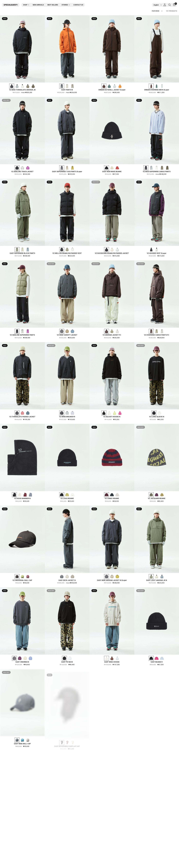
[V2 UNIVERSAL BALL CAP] (22, 539)
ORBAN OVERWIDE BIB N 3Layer (156, 90)
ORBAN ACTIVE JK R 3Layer (22, 825)
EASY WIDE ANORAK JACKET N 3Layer (112, 580)
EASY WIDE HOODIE (111, 662)
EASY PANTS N (67, 90)
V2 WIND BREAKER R (67, 417)
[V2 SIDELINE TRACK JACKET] (22, 130)
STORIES (65, 5)
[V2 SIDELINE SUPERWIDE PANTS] (22, 294)
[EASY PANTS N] (67, 48)
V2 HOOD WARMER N (22, 498)
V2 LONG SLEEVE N (156, 417)
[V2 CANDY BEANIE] (112, 457)
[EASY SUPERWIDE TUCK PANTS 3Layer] (67, 130)
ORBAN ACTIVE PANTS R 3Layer (67, 825)
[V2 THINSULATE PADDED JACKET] (22, 375)
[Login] (164, 5)
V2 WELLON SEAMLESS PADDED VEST (67, 253)
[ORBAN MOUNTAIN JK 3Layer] (112, 702)
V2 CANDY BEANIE (112, 498)
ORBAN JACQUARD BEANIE (156, 825)
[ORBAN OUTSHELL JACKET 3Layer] (112, 48)
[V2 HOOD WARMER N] (22, 457)
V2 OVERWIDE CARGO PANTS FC (156, 335)
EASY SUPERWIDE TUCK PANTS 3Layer (67, 171)
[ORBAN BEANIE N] (112, 784)
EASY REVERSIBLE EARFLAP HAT (67, 744)
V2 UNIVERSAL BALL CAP (22, 580)
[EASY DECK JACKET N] (67, 539)
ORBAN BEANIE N (112, 825)
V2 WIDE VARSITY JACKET (67, 335)
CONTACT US (78, 5)
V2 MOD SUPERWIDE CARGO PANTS (156, 171)
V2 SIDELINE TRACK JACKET (22, 171)
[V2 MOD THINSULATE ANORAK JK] (22, 48)
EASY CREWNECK (22, 662)
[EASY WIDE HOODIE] (112, 621)
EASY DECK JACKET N (67, 580)
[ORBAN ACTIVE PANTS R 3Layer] (67, 784)
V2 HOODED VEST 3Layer (156, 253)
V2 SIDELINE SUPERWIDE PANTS (22, 335)
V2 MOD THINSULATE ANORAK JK (22, 90)
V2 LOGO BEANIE (67, 498)
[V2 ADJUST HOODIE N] (112, 375)
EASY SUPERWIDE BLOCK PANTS (22, 253)
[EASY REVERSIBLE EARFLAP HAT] (67, 702)
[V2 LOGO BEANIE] (67, 457)
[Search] (169, 5)
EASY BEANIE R (157, 662)
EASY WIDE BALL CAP (22, 744)
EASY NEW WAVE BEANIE (112, 171)
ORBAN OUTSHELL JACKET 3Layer (111, 90)
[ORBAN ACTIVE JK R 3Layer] (22, 784)
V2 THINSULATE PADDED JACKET (22, 417)
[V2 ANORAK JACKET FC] (112, 294)
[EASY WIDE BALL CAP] (22, 702)
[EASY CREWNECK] (22, 621)
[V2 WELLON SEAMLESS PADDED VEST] (67, 212)
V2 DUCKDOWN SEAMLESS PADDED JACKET (112, 253)
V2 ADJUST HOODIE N (111, 417)
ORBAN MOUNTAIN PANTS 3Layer (156, 744)
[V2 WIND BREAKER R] (67, 375)
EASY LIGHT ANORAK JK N (156, 580)
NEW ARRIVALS (38, 5)
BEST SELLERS (52, 5)
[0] (173, 5)
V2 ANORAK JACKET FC (112, 335)
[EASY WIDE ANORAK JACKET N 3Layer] (112, 539)
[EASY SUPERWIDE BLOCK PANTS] (22, 212)
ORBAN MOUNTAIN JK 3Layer (111, 744)
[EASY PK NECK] (67, 621)
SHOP (25, 5)
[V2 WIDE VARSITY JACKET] (67, 294)
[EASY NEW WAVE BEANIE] (112, 130)
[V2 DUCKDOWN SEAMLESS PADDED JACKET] (112, 212)
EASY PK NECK (67, 662)
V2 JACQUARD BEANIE (156, 498)
